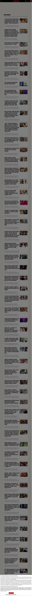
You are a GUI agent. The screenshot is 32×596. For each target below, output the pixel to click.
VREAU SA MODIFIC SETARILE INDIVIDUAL (11, 594)
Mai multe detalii (14, 579)
